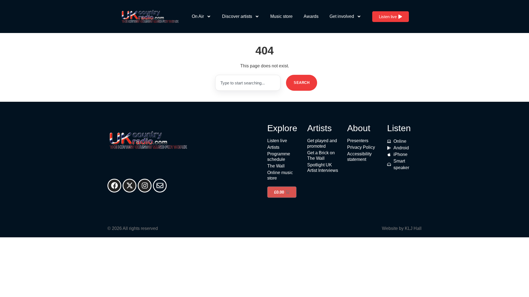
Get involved (342, 16)
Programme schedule (278, 157)
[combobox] (247, 82)
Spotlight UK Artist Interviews (322, 168)
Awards (311, 16)
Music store (281, 16)
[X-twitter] (129, 186)
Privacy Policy (361, 147)
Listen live (277, 140)
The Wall (276, 166)
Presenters (357, 140)
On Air (198, 16)
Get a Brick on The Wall (321, 155)
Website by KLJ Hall (402, 228)
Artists (273, 147)
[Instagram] (145, 186)
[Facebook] (114, 186)
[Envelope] (160, 186)
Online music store (280, 175)
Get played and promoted (322, 143)
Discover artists (237, 16)
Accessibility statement (359, 157)
